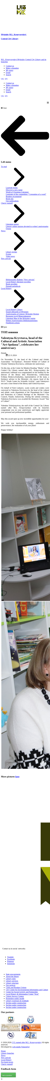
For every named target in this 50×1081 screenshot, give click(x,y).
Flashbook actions (13, 323)
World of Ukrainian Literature (17, 192)
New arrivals (6, 258)
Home (3, 1051)
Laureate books (12, 188)
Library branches (7, 1053)
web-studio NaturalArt (20, 1047)
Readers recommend (13, 196)
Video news (10, 256)
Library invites (11, 252)
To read (4, 167)
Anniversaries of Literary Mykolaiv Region (22, 314)
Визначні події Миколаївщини (18, 316)
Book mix (9, 199)
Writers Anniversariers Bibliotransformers (22, 321)
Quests (8, 229)
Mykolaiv (5, 34)
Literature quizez (12, 224)
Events (8, 254)
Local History (6, 288)
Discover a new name (14, 190)
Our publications (12, 201)
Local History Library (14, 310)
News (3, 231)
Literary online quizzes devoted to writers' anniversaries (27, 226)
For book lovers (7, 1062)
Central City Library (9, 39)
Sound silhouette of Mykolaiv (17, 312)
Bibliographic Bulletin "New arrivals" (20, 280)
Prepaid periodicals (13, 286)
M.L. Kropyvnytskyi (17, 34)
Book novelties (11, 284)
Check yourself (7, 203)
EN (6, 79)
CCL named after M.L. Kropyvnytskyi (26, 1042)
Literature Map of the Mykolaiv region (20, 318)
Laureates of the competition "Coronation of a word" (26, 194)
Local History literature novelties (18, 282)
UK (2, 79)
